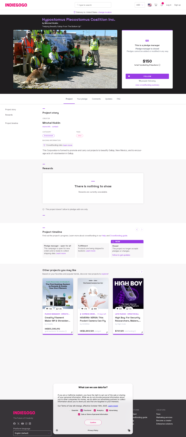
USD (138, 5)
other (79, 136)
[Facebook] (14, 423)
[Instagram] (26, 423)
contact (55, 126)
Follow (147, 76)
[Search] (77, 5)
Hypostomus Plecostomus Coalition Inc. (78, 19)
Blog (132, 420)
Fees (158, 414)
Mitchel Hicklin (51, 23)
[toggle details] (73, 334)
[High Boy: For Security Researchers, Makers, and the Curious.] (128, 293)
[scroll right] (141, 272)
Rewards (9, 115)
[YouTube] (22, 423)
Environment (48, 136)
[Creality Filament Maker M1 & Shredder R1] (58, 293)
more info (46, 126)
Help (104, 236)
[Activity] (162, 5)
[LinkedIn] (30, 423)
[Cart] (156, 5)
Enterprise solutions (164, 424)
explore (104, 274)
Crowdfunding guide (118, 236)
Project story (10, 109)
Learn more (61, 253)
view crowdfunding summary (147, 85)
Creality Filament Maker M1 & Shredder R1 (56, 320)
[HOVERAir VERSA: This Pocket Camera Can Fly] (93, 293)
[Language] (149, 5)
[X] (18, 423)
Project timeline (11, 123)
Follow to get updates (121, 255)
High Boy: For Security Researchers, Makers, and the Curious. (127, 320)
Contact (133, 414)
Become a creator (163, 420)
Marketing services (164, 417)
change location (105, 12)
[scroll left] (137, 229)
